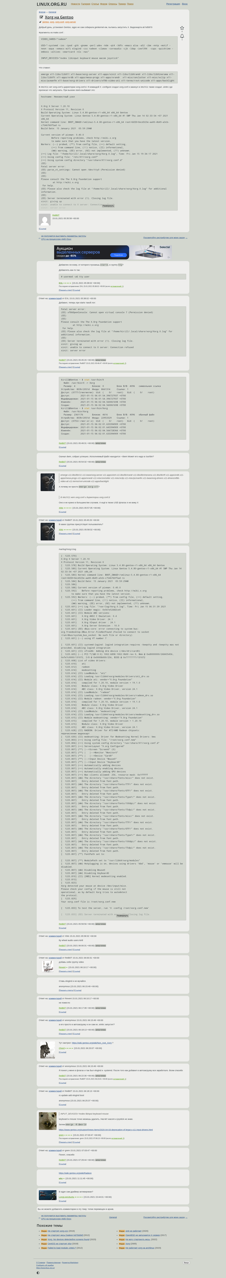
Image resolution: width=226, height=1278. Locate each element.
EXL (61, 283)
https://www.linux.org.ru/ (45, 1268)
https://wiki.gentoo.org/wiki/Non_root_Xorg (92, 1043)
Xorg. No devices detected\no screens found (68, 1239)
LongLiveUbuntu (66, 1197)
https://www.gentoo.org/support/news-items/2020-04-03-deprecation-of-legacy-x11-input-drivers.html (106, 1130)
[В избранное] (182, 28)
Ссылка (42, 229)
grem (61, 1135)
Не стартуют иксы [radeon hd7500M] (65, 1235)
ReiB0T (55, 215)
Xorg (127, 1244)
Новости (75, 4)
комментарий (55, 298)
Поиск (130, 4)
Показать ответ (65, 290)
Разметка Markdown (70, 1263)
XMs (61, 508)
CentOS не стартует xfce (60, 1244)
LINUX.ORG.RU (52, 4)
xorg (52, 22)
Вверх (186, 1263)
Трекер (122, 4)
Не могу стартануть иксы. (137, 1239)
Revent (62, 967)
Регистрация (173, 4)
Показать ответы (66, 990)
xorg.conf (59, 22)
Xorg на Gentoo (59, 17)
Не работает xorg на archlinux (139, 1248)
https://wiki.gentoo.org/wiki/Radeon (75, 1173)
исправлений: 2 (119, 363)
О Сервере (40, 1263)
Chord (62, 1048)
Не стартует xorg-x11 (58, 1231)
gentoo (45, 22)
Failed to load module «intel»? (62, 1248)
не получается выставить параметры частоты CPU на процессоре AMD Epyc (63, 237)
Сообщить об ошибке (45, 1265)
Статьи (95, 4)
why (61, 1178)
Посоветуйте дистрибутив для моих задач (164, 237)
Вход (185, 4)
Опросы (113, 4)
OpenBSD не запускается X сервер (142, 1235)
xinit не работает (133, 1231)
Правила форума (54, 1263)
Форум (103, 4)
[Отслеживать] (182, 36)
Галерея (85, 4)
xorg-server (70, 22)
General (52, 12)
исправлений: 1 (117, 286)
